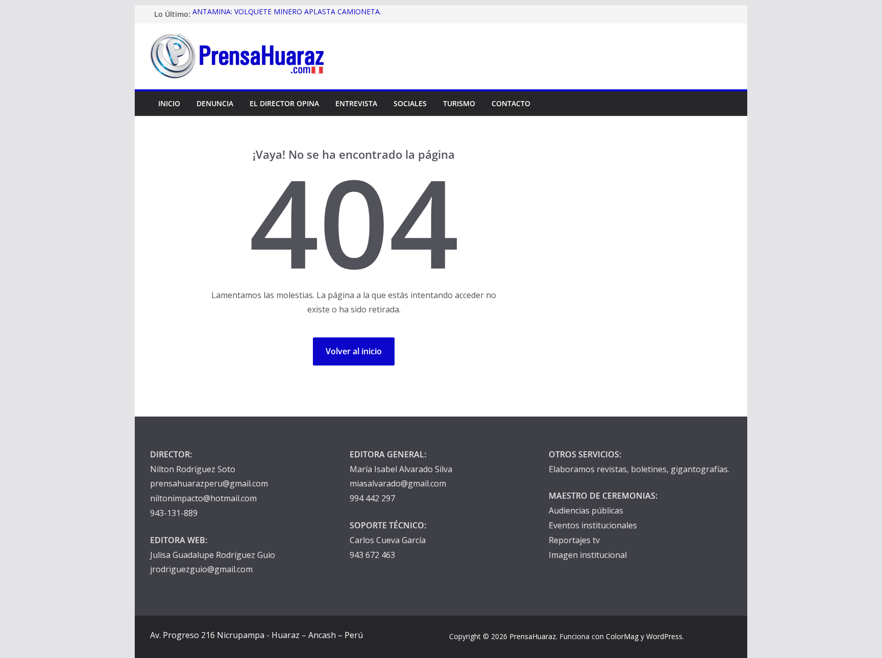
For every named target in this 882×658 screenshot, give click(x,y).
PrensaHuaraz (532, 636)
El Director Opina (284, 103)
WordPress (664, 636)
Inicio (169, 103)
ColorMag (622, 636)
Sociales (410, 103)
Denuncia (215, 103)
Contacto (511, 103)
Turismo (459, 103)
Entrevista (356, 103)
